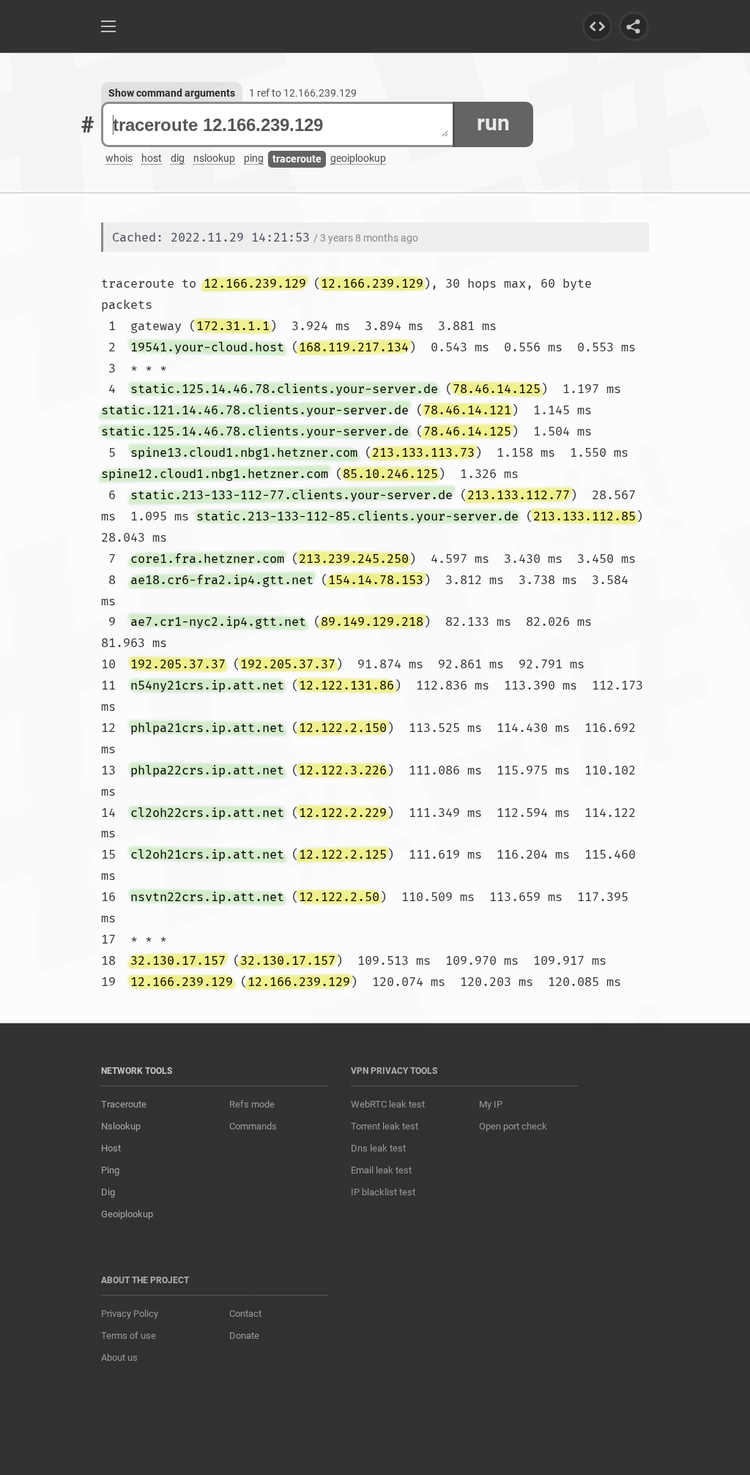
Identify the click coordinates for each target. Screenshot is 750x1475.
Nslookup (121, 1126)
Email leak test (381, 1170)
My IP (490, 1104)
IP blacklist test (383, 1192)
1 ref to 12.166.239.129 (303, 93)
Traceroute (123, 1104)
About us (119, 1357)
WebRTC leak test (388, 1104)
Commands (253, 1126)
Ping (110, 1170)
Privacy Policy (129, 1313)
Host (111, 1148)
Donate (244, 1335)
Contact (245, 1313)
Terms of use (128, 1335)
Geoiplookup (127, 1214)
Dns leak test (378, 1148)
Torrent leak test (384, 1126)
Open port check (513, 1126)
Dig (108, 1192)
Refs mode (252, 1104)
